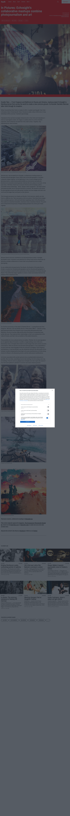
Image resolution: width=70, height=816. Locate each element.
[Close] (53, 391)
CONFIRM (28, 421)
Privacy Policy (41, 425)
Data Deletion (29, 425)
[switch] (47, 407)
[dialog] (35, 408)
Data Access (35, 425)
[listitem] (35, 404)
